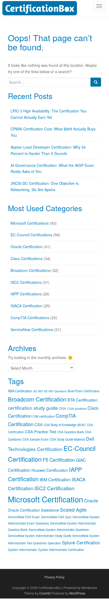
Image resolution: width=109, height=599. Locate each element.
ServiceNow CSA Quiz (56, 517)
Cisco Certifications (27, 258)
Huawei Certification (49, 470)
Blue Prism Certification (83, 391)
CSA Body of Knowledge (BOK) (65, 425)
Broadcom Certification (37, 399)
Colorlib (45, 593)
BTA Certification (82, 400)
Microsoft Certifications (30, 223)
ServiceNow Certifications (32, 329)
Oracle (91, 500)
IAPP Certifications (26, 293)
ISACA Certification (26, 305)
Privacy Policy (54, 577)
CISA (62, 408)
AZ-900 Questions (55, 391)
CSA (38, 424)
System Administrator (22, 550)
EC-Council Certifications (31, 234)
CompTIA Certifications (30, 317)
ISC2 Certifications (26, 282)
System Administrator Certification (61, 550)
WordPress (77, 593)
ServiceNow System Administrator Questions (59, 529)
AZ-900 (38, 391)
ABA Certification (20, 391)
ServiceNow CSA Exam (24, 517)
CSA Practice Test (40, 431)
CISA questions (77, 409)
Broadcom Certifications (31, 270)
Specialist (54, 543)
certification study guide (33, 407)
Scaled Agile (73, 509)
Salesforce (50, 510)
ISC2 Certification (54, 488)
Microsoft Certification (45, 498)
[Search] (95, 82)
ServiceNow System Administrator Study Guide (39, 536)
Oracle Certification (27, 246)
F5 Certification (59, 459)
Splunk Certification (81, 542)
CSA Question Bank (70, 432)
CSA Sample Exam (35, 439)
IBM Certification (55, 480)
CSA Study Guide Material (67, 439)
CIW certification (43, 416)
